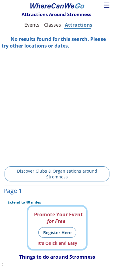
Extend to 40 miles (24, 202)
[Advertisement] (57, 106)
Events (32, 25)
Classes (52, 25)
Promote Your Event (58, 217)
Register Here (57, 232)
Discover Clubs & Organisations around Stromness (57, 174)
